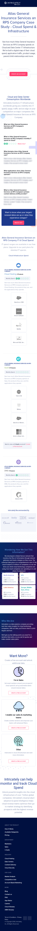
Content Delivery (10, 865)
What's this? (22, 144)
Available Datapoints (11, 832)
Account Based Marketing (13, 882)
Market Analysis (10, 876)
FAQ (6, 897)
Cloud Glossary (10, 906)
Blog (6, 891)
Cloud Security (10, 868)
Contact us (8, 894)
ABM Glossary (9, 910)
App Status (8, 900)
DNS (6, 471)
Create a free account (18, 693)
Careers (7, 903)
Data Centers (9, 861)
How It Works (9, 829)
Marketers (8, 844)
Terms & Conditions (11, 917)
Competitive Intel (10, 879)
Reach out (18, 222)
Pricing (7, 835)
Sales (6, 847)
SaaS (6, 368)
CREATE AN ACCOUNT (18, 74)
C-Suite (7, 850)
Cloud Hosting (10, 274)
